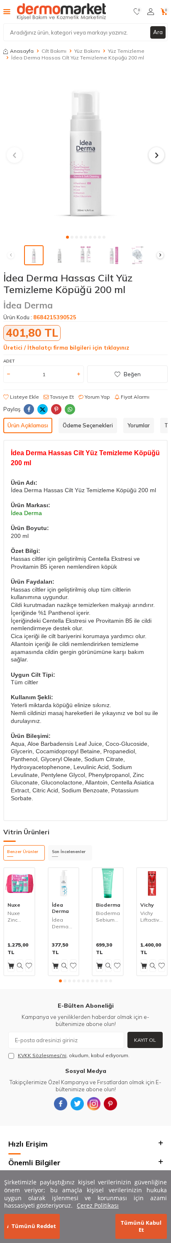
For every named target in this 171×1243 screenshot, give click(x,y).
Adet (9, 361)
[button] (67, 237)
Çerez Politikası (98, 1205)
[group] (85, 150)
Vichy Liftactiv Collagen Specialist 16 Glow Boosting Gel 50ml (152, 916)
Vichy (147, 905)
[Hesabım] (150, 11)
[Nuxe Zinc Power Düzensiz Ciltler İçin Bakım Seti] (19, 883)
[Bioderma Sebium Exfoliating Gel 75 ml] (108, 883)
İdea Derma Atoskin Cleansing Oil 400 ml (64, 923)
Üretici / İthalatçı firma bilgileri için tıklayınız (66, 347)
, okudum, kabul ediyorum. (73, 1055)
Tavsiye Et (61, 397)
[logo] (61, 11)
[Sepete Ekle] (11, 965)
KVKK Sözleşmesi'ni (42, 1055)
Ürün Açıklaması (27, 425)
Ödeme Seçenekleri (88, 425)
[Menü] (6, 11)
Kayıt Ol (145, 1040)
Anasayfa (22, 51)
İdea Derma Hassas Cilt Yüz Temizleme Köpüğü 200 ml (77, 57)
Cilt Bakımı (54, 51)
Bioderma (108, 905)
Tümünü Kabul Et (141, 1226)
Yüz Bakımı (87, 51)
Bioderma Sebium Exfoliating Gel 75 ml (108, 916)
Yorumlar (138, 425)
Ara (158, 32)
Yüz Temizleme (126, 51)
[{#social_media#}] (60, 1103)
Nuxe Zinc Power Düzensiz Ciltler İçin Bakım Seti (19, 916)
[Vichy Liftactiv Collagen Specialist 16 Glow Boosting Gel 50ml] (152, 883)
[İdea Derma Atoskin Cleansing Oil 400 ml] (64, 883)
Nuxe (13, 905)
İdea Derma (28, 305)
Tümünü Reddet (34, 1226)
